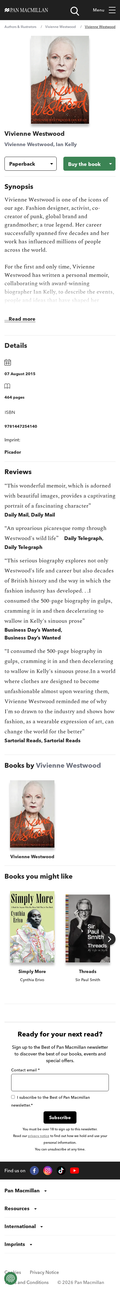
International (20, 1226)
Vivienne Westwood (60, 27)
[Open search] (74, 11)
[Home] (26, 10)
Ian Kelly (66, 144)
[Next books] (110, 939)
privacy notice (38, 1136)
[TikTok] (61, 1170)
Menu (98, 10)
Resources (17, 1208)
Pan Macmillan (22, 1190)
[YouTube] (74, 1170)
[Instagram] (47, 1170)
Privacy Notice (44, 1272)
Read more (22, 319)
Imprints (14, 1244)
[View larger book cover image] (60, 80)
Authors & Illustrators (20, 27)
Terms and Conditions (26, 1282)
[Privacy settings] (10, 1278)
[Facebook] (34, 1170)
